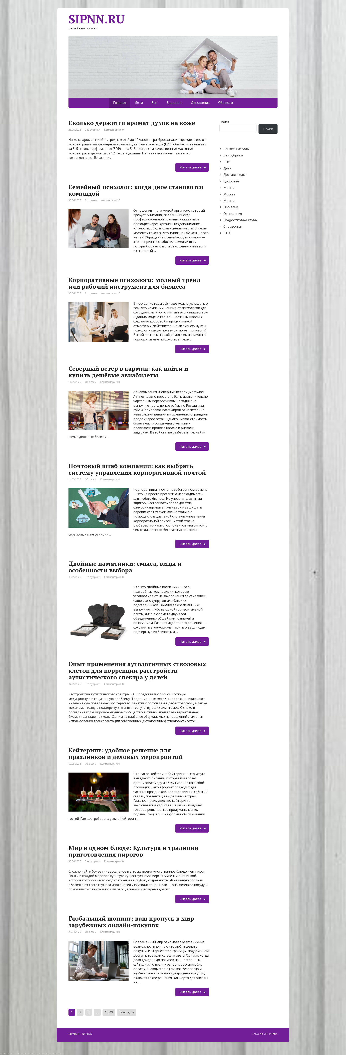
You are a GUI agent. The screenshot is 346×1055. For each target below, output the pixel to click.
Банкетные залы (236, 149)
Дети (139, 102)
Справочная (232, 226)
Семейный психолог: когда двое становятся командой (135, 190)
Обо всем (225, 102)
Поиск (224, 122)
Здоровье (174, 102)
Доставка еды (234, 174)
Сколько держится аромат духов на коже (131, 123)
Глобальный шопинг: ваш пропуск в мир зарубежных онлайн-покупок (131, 921)
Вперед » (127, 1012)
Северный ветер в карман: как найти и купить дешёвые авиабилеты (128, 371)
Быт (155, 102)
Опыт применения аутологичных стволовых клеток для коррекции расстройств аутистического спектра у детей (137, 670)
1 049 (109, 1012)
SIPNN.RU (74, 1034)
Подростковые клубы (240, 220)
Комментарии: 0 (114, 129)
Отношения (200, 102)
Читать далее (190, 167)
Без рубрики (92, 129)
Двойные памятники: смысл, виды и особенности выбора (124, 567)
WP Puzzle (271, 1034)
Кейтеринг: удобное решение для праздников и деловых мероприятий (125, 753)
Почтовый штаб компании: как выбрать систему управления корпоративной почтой (137, 469)
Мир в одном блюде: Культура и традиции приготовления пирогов (133, 851)
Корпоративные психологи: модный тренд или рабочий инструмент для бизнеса (134, 283)
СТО (226, 233)
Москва (229, 187)
